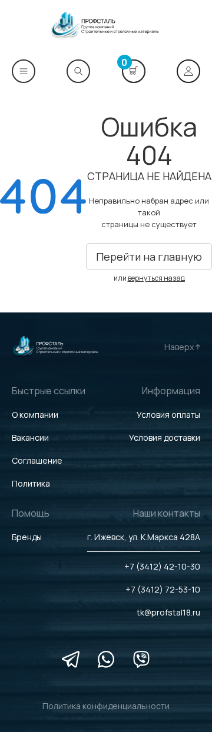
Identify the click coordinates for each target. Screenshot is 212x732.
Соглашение (37, 460)
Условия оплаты (168, 414)
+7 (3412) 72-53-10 (162, 589)
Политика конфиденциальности (106, 705)
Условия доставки (164, 437)
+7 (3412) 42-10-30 (162, 566)
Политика (31, 483)
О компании (35, 414)
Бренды (27, 537)
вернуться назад (156, 278)
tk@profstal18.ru (168, 612)
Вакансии (30, 437)
